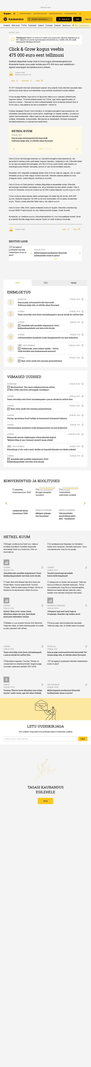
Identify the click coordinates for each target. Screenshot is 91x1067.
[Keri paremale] (80, 253)
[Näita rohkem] (80, 13)
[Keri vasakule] (31, 253)
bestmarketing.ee (25, 13)
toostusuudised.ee (70, 13)
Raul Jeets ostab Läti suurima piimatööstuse (41, 361)
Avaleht (7, 25)
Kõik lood (15, 25)
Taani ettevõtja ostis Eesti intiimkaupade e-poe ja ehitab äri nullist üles (50, 314)
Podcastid (32, 25)
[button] (40, 739)
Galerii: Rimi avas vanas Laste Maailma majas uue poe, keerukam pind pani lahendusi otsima (19, 614)
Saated (7, 685)
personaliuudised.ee (40, 13)
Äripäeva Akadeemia (44, 510)
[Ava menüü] (14, 13)
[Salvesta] (82, 299)
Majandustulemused (56, 605)
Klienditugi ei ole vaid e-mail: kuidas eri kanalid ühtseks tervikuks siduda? (41, 449)
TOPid (23, 25)
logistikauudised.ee (55, 13)
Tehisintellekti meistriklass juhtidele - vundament (67, 516)
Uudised (21, 311)
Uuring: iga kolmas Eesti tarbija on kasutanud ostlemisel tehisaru (37, 418)
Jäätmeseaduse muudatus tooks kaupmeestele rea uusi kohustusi (48, 337)
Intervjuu (22, 299)
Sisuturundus (67, 25)
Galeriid (57, 25)
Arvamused (12, 384)
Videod (41, 25)
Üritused (48, 25)
